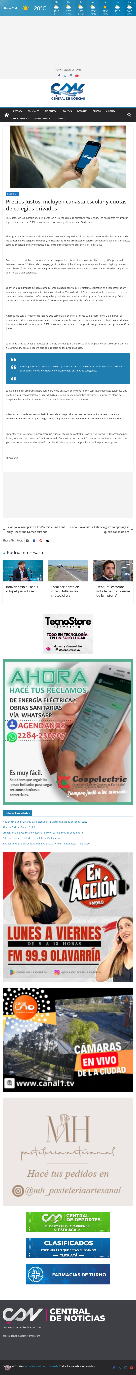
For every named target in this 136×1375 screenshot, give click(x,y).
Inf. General (51, 111)
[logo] (54, 1308)
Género (97, 111)
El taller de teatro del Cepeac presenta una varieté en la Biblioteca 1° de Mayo (46, 843)
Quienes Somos (42, 118)
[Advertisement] (68, 42)
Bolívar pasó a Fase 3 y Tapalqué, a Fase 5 (22, 589)
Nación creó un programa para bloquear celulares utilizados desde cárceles (45, 821)
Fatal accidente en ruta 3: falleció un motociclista (65, 591)
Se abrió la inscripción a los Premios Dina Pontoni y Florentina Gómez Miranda (36, 529)
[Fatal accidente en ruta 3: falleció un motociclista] (68, 563)
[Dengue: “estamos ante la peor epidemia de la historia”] (113, 563)
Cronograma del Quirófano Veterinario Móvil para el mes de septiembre (43, 832)
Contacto (61, 118)
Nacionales (12, 194)
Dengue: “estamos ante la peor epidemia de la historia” (113, 591)
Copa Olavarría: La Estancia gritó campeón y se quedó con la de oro (99, 529)
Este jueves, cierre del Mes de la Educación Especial (31, 838)
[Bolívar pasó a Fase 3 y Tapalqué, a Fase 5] (23, 563)
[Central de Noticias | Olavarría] (7, 115)
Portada (18, 111)
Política (67, 111)
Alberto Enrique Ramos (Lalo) (19, 827)
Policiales (33, 111)
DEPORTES (82, 111)
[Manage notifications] (7, 1367)
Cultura (110, 111)
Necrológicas (21, 118)
